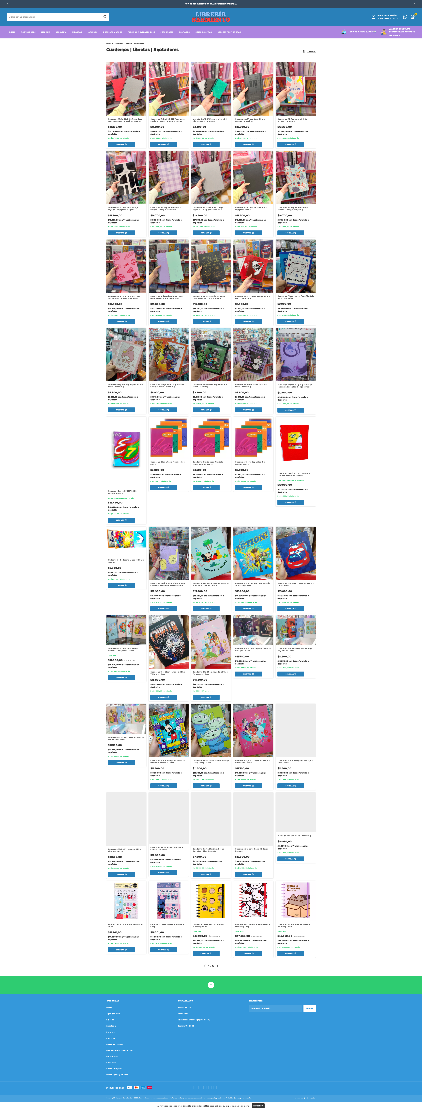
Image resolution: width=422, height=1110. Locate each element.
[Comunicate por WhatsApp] (405, 18)
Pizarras (77, 32)
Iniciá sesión (390, 15)
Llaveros (93, 32)
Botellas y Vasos (112, 32)
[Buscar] (105, 17)
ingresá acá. (219, 1098)
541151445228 (184, 1007)
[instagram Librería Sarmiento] (211, 985)
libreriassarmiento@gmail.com (194, 1019)
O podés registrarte (387, 18)
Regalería (61, 32)
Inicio (12, 32)
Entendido (258, 1106)
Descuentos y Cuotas (229, 32)
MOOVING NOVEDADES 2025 (141, 32)
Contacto (184, 32)
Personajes (166, 32)
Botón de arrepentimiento (239, 1098)
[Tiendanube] (305, 1098)
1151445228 (183, 1013)
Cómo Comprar (203, 32)
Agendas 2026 (28, 32)
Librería (45, 32)
